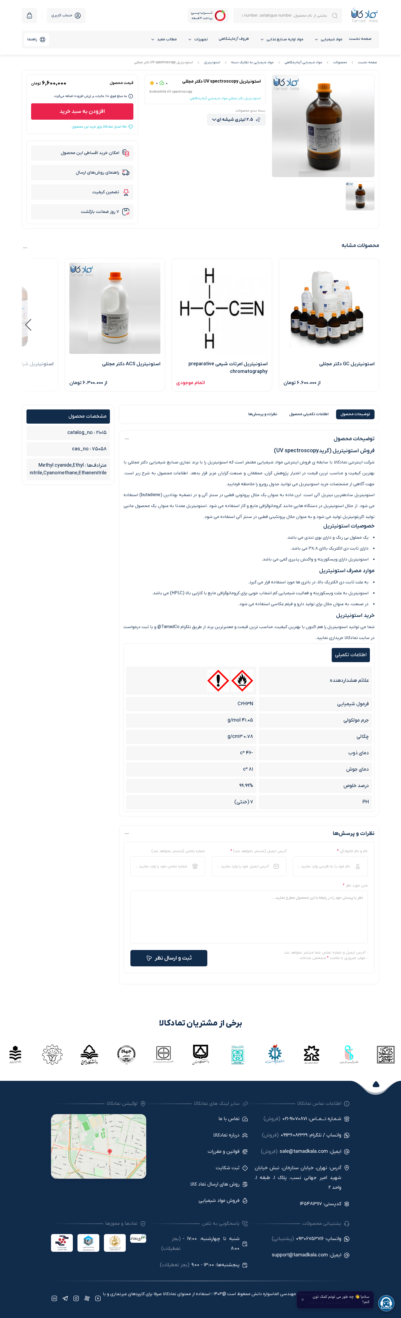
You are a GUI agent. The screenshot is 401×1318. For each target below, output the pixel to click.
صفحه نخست (360, 38)
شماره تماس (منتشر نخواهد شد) (178, 851)
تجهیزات (201, 39)
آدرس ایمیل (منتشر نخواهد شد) (258, 851)
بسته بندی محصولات (250, 110)
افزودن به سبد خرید (82, 111)
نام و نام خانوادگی (352, 851)
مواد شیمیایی (331, 39)
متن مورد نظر (355, 885)
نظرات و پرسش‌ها (262, 414)
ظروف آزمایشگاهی (234, 38)
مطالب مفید (167, 39)
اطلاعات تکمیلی (308, 414)
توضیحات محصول (355, 414)
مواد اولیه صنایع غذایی (285, 39)
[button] (28, 325)
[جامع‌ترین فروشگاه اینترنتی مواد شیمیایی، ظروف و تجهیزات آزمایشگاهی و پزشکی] (364, 15)
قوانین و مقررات (224, 1151)
